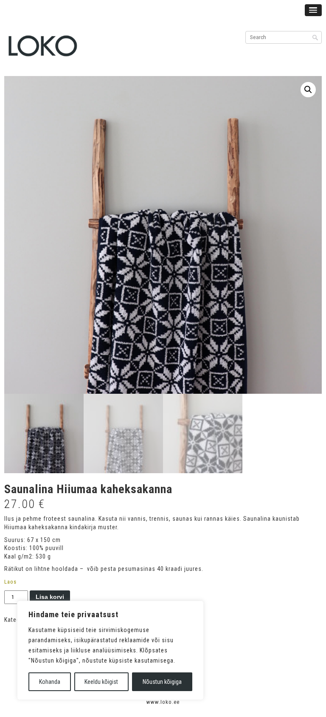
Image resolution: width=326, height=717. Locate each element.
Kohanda (49, 681)
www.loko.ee (163, 702)
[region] (110, 650)
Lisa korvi (50, 596)
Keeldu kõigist (101, 681)
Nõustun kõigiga (162, 681)
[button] (308, 89)
